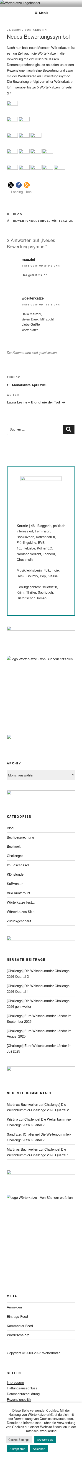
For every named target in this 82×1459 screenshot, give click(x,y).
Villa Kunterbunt (18, 892)
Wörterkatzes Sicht (21, 911)
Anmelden (14, 1307)
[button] (11, 185)
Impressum (15, 1382)
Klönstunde (15, 874)
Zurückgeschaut (19, 920)
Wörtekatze (62, 220)
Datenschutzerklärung (23, 1393)
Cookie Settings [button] (18, 1439)
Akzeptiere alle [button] (45, 1439)
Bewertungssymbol (31, 220)
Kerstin (40, 29)
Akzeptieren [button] (17, 1448)
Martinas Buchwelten (22, 1104)
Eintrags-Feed (17, 1316)
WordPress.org (18, 1334)
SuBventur (15, 883)
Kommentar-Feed (20, 1325)
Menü (43, 12)
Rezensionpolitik (19, 1399)
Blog (18, 214)
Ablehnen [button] (39, 1448)
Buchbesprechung (20, 837)
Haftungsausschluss (22, 1388)
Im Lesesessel (18, 864)
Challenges (15, 855)
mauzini (28, 259)
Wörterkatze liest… (21, 902)
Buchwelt (13, 846)
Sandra (12, 1134)
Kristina (12, 1119)
